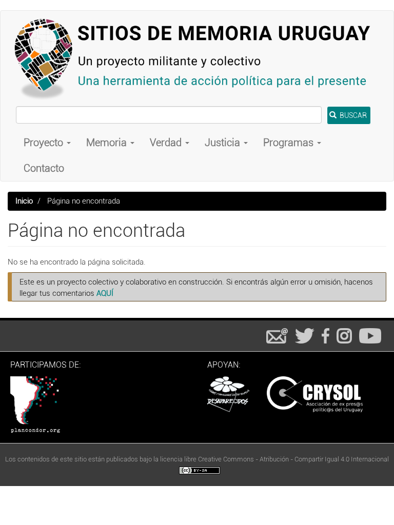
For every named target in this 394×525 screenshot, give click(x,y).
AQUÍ (104, 293)
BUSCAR (352, 115)
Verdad (167, 142)
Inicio (24, 201)
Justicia (224, 142)
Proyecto (45, 142)
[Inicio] (197, 58)
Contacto (44, 168)
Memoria (107, 142)
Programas (289, 142)
